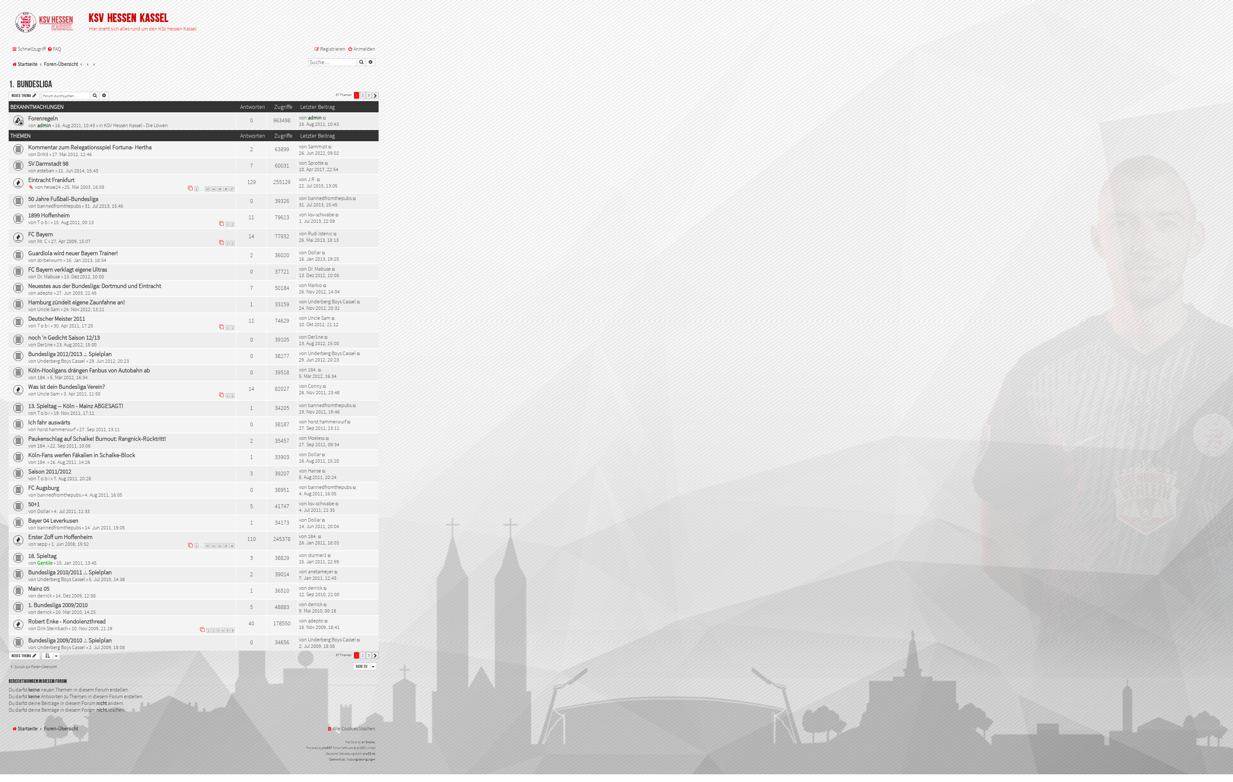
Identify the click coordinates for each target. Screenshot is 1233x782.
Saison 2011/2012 (49, 471)
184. (41, 377)
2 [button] (362, 95)
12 (219, 545)
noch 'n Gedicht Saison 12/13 (64, 337)
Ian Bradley (368, 742)
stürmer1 (317, 555)
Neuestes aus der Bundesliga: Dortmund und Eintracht (94, 286)
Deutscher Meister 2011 (56, 318)
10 (207, 545)
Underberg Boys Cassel (332, 301)
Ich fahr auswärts (49, 422)
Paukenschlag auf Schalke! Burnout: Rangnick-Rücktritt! (97, 438)
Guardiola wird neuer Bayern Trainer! (73, 253)
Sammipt (317, 146)
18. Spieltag (42, 556)
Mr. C (42, 241)
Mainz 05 (38, 588)
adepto (45, 293)
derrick (44, 595)
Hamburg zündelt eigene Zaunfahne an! (76, 302)
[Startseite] (47, 22)
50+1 (34, 504)
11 (213, 545)
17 (232, 189)
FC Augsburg (43, 487)
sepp (42, 544)
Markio (315, 285)
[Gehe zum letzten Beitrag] (325, 117)
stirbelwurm (49, 260)
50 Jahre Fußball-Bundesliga (63, 199)
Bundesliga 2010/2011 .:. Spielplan (70, 572)
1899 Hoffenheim (49, 215)
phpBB (326, 748)
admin (44, 125)
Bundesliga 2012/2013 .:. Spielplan (70, 354)
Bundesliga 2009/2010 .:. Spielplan (70, 640)
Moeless (316, 438)
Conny (315, 386)
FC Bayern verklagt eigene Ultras (67, 269)
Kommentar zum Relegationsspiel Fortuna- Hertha (90, 147)
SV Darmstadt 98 (48, 163)
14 (213, 189)
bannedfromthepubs (59, 206)
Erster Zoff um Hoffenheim (60, 537)
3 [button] (369, 95)
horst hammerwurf (56, 429)
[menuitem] (54, 49)
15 (219, 189)
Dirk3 (42, 154)
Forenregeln (43, 118)
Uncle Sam (48, 309)
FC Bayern (40, 234)
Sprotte (316, 163)
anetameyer (320, 571)
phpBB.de (369, 754)
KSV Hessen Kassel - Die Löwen (136, 125)
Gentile (45, 563)
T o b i (43, 222)
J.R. (312, 179)
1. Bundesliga (30, 84)
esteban (45, 170)
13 (207, 189)
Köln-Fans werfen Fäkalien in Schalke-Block (81, 455)
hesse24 (52, 187)
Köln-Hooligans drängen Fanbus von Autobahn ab (89, 370)
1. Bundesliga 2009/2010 (58, 605)
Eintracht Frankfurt (51, 180)
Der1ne (45, 344)
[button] (375, 95)
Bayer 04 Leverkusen (53, 520)
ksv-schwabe (321, 214)
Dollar (314, 252)
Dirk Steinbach (52, 628)
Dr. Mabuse (48, 276)
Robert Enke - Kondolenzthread (67, 621)
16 (225, 189)
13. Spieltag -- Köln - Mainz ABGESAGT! (75, 406)
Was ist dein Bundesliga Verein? (66, 386)
